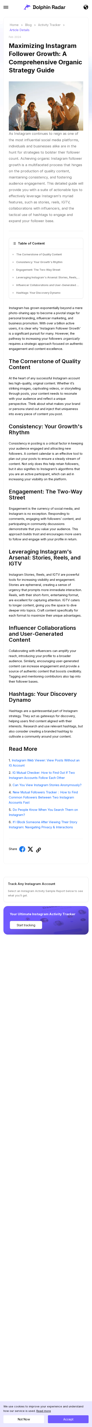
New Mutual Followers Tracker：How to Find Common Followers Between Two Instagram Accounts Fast (43, 797)
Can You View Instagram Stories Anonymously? (47, 785)
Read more (43, 1411)
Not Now (24, 1419)
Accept (68, 1419)
